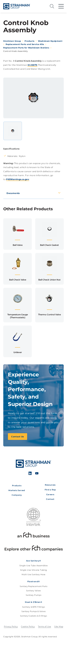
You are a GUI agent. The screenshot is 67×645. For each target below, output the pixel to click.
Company (17, 495)
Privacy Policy (11, 626)
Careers (50, 494)
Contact (50, 499)
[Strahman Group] (16, 6)
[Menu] (61, 6)
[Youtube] (36, 474)
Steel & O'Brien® (33, 602)
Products (16, 485)
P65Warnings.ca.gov (17, 179)
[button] (17, 234)
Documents (13, 193)
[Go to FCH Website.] (33, 535)
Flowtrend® (33, 581)
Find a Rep (50, 489)
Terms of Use (44, 626)
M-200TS (32, 65)
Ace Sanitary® (33, 561)
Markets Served (16, 490)
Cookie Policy (28, 626)
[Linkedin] (30, 474)
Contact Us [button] (17, 436)
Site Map (58, 626)
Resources (50, 485)
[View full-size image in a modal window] (33, 97)
